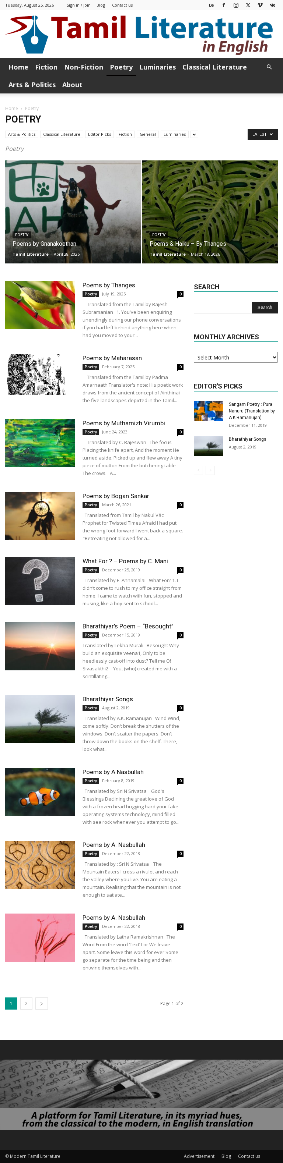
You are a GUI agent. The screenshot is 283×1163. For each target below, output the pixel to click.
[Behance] (211, 5)
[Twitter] (248, 5)
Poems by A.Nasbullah (113, 772)
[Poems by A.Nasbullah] (40, 792)
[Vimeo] (260, 5)
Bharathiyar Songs (108, 699)
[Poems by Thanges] (40, 305)
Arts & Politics (32, 84)
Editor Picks (99, 134)
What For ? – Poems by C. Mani (125, 561)
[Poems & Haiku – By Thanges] (210, 219)
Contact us (122, 5)
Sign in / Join (79, 5)
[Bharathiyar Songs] (40, 719)
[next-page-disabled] (210, 470)
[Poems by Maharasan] (40, 374)
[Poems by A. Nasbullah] (40, 865)
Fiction (46, 67)
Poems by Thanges (109, 285)
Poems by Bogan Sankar (116, 496)
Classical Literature (214, 67)
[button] (269, 67)
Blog (101, 5)
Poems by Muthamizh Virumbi (124, 423)
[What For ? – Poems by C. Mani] (40, 581)
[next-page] (41, 1003)
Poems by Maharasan (112, 358)
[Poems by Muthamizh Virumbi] (40, 443)
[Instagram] (235, 5)
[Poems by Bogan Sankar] (40, 516)
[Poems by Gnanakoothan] (73, 219)
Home (18, 67)
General (148, 134)
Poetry (121, 67)
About (72, 84)
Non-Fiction (83, 67)
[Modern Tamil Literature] (141, 35)
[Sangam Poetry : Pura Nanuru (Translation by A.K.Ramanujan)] (208, 411)
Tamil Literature (31, 254)
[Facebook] (223, 5)
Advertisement (199, 1156)
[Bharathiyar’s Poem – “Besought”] (40, 646)
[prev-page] (198, 470)
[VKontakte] (272, 5)
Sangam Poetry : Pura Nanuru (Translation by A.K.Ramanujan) (252, 411)
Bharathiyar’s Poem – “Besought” (128, 626)
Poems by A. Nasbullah (114, 844)
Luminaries (157, 67)
